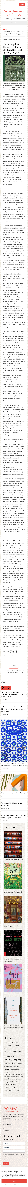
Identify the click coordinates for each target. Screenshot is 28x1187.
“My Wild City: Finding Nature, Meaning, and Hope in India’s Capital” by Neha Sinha (13, 891)
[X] (11, 651)
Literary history (7, 1072)
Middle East (7, 1074)
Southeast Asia (9, 1084)
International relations (10, 1066)
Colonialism (17, 1049)
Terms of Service (20, 1157)
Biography (8, 1045)
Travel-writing (8, 1090)
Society (6, 1082)
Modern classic (15, 1074)
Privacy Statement (18, 1184)
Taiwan (15, 1084)
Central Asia (16, 1045)
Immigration (7, 1063)
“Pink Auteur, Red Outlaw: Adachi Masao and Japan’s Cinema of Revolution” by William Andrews (13, 959)
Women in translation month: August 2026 (13, 859)
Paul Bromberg (8, 39)
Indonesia (20, 1063)
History (8, 1059)
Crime (5, 1051)
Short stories (12, 1079)
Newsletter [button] (22, 4)
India (14, 1063)
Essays (11, 1054)
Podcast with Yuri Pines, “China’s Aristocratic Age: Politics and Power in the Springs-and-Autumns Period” (13, 1027)
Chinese (12, 1049)
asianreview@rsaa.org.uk (15, 1127)
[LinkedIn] (16, 651)
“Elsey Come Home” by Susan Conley (12, 793)
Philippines (7, 1076)
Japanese (13, 1069)
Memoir (14, 1072)
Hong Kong (17, 1060)
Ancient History (7, 1042)
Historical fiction (9, 1056)
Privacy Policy (9, 1157)
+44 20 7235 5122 (8, 1124)
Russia (6, 1079)
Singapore (20, 1079)
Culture (9, 1051)
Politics (17, 1076)
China (13, 656)
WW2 (18, 1090)
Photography (12, 1076)
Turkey (15, 1090)
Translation (9, 1087)
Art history (6, 656)
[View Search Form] (4, 4)
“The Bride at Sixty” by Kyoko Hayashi (12, 994)
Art (12, 1042)
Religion (21, 1076)
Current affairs (16, 1051)
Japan (6, 1069)
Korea (18, 1069)
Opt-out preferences (9, 1184)
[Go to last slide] (3, 688)
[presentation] (14, 741)
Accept (14, 1181)
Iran (18, 1066)
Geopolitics (16, 1054)
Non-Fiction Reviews (8, 41)
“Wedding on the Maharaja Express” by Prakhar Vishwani (12, 925)
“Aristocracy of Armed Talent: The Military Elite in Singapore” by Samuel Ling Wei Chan (13, 709)
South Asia (13, 1082)
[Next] (8, 688)
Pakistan (20, 1074)
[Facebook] (13, 651)
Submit (6, 1163)
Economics (6, 1054)
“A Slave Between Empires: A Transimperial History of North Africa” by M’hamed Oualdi (14, 694)
